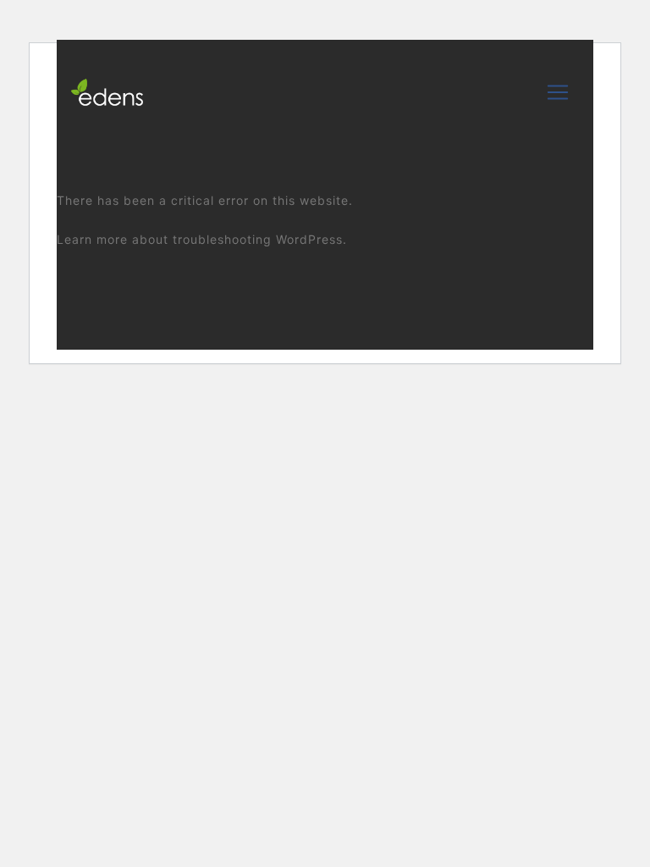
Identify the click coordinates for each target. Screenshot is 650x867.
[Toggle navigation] (558, 92)
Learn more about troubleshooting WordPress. (202, 239)
